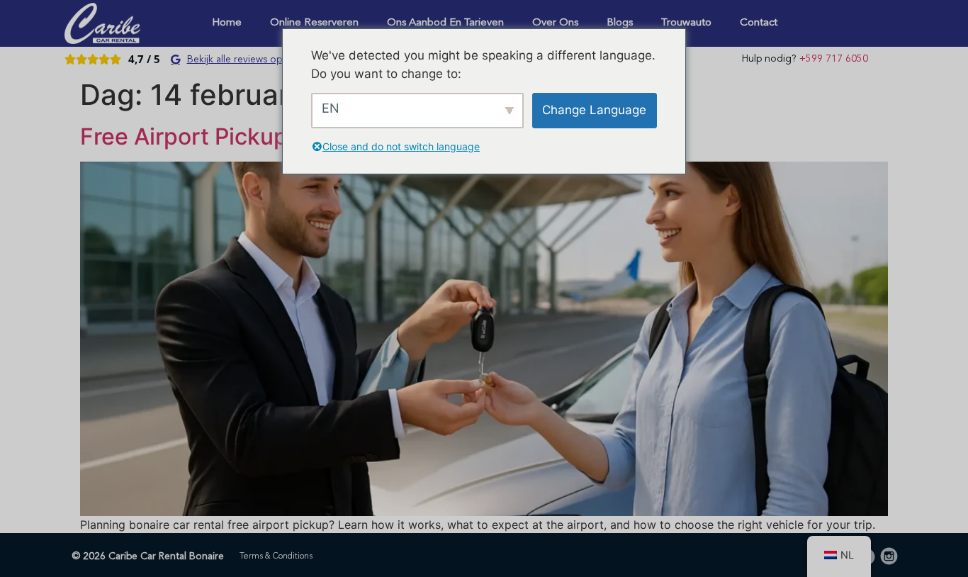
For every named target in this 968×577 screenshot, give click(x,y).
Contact (758, 23)
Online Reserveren (314, 23)
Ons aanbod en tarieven (445, 23)
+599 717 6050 (833, 59)
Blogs (620, 23)
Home (227, 23)
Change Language (594, 110)
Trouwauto (686, 23)
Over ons (555, 23)
